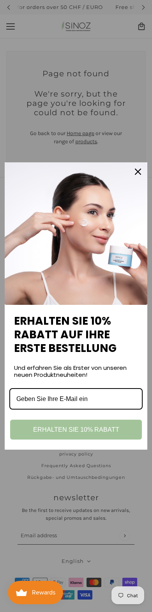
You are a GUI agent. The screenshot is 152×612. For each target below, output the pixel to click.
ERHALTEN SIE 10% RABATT (76, 429)
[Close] (138, 171)
